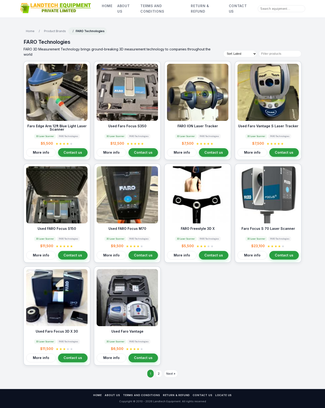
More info (41, 152)
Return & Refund (200, 8)
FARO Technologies (68, 136)
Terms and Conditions (152, 8)
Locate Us (223, 395)
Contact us (73, 152)
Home (107, 6)
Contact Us (238, 8)
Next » (170, 373)
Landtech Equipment (167, 401)
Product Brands (55, 31)
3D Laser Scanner (45, 136)
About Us (123, 8)
